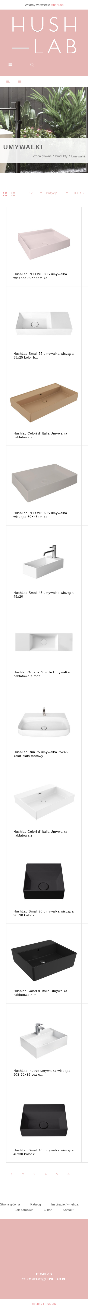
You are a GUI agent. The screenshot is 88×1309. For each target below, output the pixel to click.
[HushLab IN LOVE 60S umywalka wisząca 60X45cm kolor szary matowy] (43, 483)
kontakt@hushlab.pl (46, 1279)
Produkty (61, 156)
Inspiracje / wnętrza (64, 1204)
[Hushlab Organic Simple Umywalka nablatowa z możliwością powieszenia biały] (43, 642)
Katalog (35, 1204)
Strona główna (41, 156)
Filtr (77, 193)
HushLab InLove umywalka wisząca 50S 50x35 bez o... (41, 1072)
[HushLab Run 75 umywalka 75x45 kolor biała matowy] (43, 722)
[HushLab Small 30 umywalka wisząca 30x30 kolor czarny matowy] (43, 881)
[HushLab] (44, 34)
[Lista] (13, 194)
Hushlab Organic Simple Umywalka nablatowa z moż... (41, 674)
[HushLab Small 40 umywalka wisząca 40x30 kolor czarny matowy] (43, 1120)
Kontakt (68, 1210)
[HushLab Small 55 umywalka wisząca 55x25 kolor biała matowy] (43, 323)
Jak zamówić (24, 1210)
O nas (48, 1210)
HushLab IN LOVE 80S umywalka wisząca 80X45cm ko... (40, 276)
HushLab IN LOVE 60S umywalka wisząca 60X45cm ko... (40, 515)
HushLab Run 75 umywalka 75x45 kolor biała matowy (40, 754)
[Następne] (68, 1174)
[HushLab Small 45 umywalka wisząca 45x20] (43, 563)
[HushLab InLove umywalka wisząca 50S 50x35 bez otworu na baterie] (43, 1040)
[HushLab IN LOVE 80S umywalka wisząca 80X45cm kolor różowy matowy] (43, 244)
